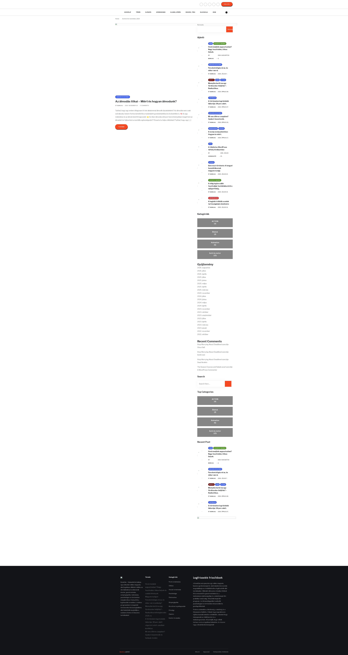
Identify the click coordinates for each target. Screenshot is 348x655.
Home (117, 19)
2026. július (201, 271)
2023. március (202, 325)
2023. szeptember (204, 315)
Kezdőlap (127, 12)
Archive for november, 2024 (131, 19)
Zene (214, 12)
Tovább (121, 127)
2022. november (203, 331)
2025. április (202, 287)
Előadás (148, 12)
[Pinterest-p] (134, 620)
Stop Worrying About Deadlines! (209, 344)
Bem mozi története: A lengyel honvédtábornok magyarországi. (220, 168)
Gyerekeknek (160, 12)
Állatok (215, 233)
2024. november (203, 293)
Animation (215, 244)
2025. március (202, 290)
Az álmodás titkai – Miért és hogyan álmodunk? (146, 101)
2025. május (202, 283)
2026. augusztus (203, 268)
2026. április (202, 274)
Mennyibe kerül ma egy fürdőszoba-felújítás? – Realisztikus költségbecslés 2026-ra (155, 611)
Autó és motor (215, 254)
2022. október (202, 334)
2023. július (201, 318)
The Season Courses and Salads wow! (211, 367)
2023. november (203, 309)
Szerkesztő (212, 156)
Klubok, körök (175, 12)
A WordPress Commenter (207, 370)
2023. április (202, 322)
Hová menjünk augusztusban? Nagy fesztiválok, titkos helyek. (220, 49)
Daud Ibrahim (202, 362)
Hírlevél (227, 4)
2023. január (202, 328)
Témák (138, 12)
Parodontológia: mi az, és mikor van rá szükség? (154, 601)
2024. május (202, 303)
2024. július (201, 296)
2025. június (201, 280)
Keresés (200, 25)
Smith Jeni (201, 355)
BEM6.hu (120, 105)
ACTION (215, 222)
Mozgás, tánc (190, 12)
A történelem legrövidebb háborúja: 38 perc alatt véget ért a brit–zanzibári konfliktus (155, 623)
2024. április (202, 306)
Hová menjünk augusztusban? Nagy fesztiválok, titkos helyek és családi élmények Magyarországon (155, 590)
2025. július (201, 277)
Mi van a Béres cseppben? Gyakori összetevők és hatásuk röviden (155, 635)
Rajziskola (204, 12)
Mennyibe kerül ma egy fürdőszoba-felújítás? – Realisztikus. (217, 85)
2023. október (202, 312)
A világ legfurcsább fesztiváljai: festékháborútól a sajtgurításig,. (220, 186)
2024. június (201, 299)
